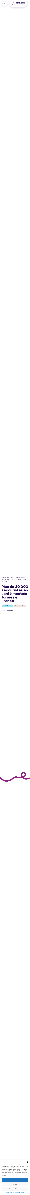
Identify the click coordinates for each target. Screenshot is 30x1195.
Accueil (4, 577)
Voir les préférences (15, 1189)
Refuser (15, 1184)
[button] (27, 1162)
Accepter (15, 1180)
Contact (22, 1192)
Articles (10, 577)
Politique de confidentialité (15, 1192)
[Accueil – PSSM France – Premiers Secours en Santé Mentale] (18, 3)
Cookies (7, 1192)
